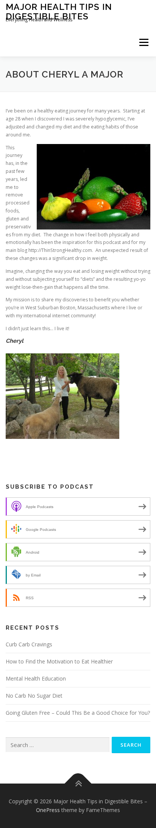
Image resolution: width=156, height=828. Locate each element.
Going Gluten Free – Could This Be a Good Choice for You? (78, 712)
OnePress (48, 810)
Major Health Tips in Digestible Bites (59, 11)
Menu (143, 42)
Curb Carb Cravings (29, 644)
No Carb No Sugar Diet (34, 695)
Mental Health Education (36, 678)
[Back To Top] (78, 783)
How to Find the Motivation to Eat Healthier (59, 661)
